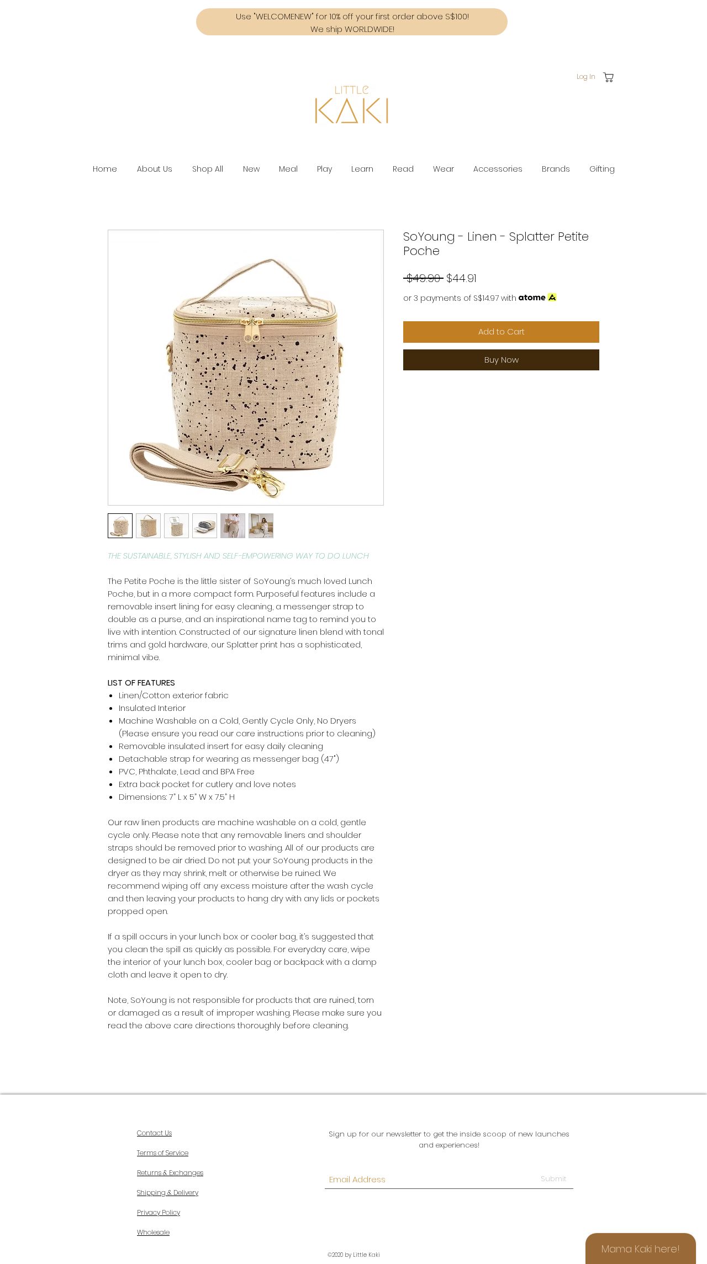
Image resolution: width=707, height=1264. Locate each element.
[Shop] (608, 77)
